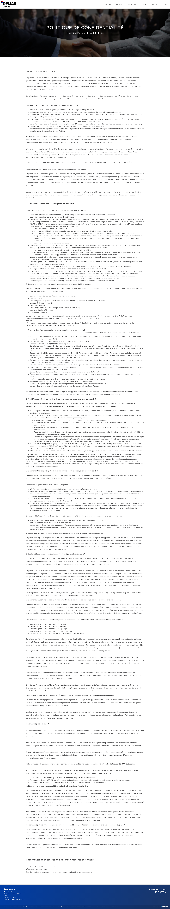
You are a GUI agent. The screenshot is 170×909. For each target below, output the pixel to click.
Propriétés (107, 4)
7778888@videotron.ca (17, 899)
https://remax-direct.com (76, 86)
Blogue (118, 4)
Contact (155, 4)
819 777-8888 (11, 897)
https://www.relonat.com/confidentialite (90, 782)
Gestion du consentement (109, 906)
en (166, 4)
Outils (144, 4)
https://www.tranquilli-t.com (92, 353)
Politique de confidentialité (76, 906)
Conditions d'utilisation (93, 906)
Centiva (164, 906)
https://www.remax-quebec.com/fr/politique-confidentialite (71, 778)
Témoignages (131, 4)
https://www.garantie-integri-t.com (125, 353)
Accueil (70, 33)
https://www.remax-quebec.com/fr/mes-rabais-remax (65, 355)
